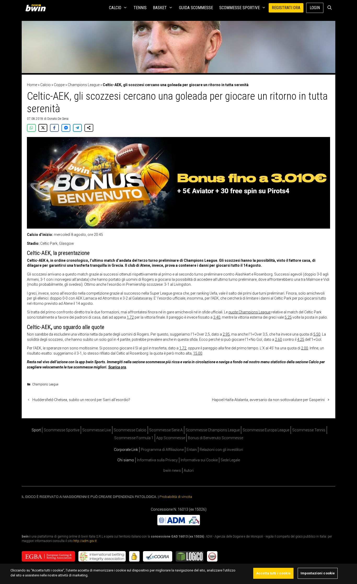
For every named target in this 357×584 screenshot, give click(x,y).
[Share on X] (42, 128)
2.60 (278, 339)
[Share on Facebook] (54, 128)
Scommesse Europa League (266, 430)
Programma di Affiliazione (162, 450)
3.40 (216, 317)
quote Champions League (249, 312)
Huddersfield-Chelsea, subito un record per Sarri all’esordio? (81, 400)
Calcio (115, 7)
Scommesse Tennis (308, 430)
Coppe (59, 85)
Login (315, 7)
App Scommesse (170, 438)
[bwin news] (37, 8)
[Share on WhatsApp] (31, 128)
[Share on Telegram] (77, 128)
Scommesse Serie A (166, 430)
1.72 (130, 317)
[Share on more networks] (88, 128)
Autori (189, 470)
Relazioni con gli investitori (221, 450)
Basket (160, 7)
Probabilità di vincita (175, 496)
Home (32, 85)
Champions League (84, 85)
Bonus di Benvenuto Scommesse (215, 438)
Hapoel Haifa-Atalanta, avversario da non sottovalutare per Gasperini (268, 400)
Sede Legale (230, 460)
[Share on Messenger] (65, 128)
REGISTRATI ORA (286, 7)
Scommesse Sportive (239, 7)
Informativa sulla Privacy (157, 460)
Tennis (140, 7)
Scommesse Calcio (130, 430)
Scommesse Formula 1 (133, 438)
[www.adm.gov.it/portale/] (178, 524)
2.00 (304, 348)
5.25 (288, 317)
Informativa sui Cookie (199, 460)
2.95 (226, 334)
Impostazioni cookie (318, 573)
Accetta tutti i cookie (273, 573)
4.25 (300, 339)
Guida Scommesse (196, 7)
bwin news (172, 470)
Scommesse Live (96, 430)
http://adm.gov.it (85, 541)
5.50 (316, 334)
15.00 (197, 353)
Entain (192, 450)
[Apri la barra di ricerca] (329, 8)
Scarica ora (117, 367)
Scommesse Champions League (213, 430)
